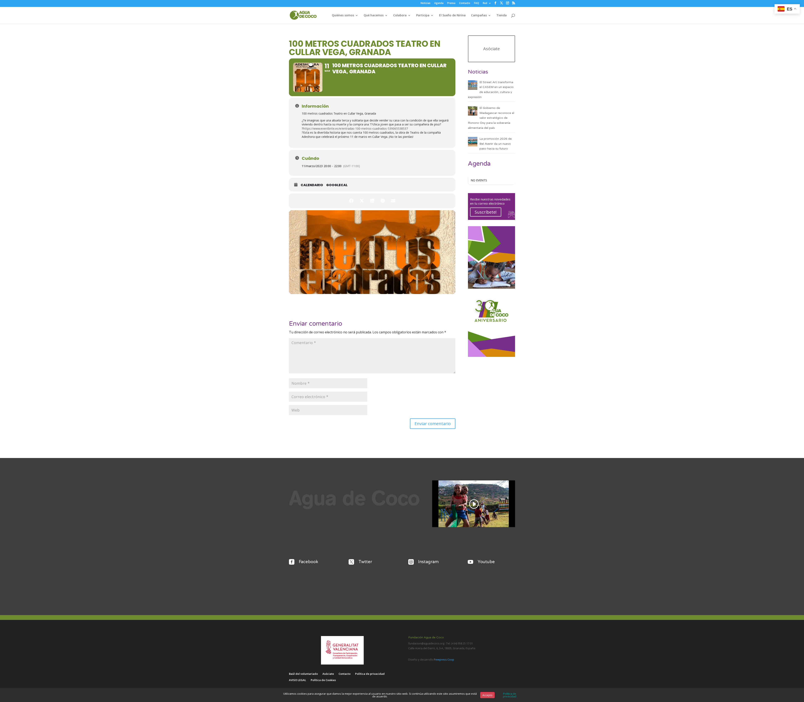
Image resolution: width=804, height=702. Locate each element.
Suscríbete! (486, 212)
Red (485, 3)
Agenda (438, 3)
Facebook (308, 561)
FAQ (476, 3)
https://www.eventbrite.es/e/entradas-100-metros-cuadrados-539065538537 (355, 128)
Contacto (464, 3)
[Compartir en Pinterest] (383, 201)
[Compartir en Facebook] (351, 201)
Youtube (486, 561)
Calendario (312, 185)
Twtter (365, 561)
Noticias (425, 3)
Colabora (400, 15)
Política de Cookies (323, 680)
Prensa (451, 3)
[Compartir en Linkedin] (372, 201)
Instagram (428, 561)
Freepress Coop (444, 659)
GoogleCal (337, 185)
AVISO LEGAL (297, 680)
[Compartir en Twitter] (362, 201)
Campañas (479, 15)
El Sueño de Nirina (452, 15)
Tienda (501, 15)
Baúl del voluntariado (303, 674)
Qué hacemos (374, 15)
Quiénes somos (343, 15)
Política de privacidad (370, 674)
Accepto (487, 695)
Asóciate (491, 49)
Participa (422, 15)
